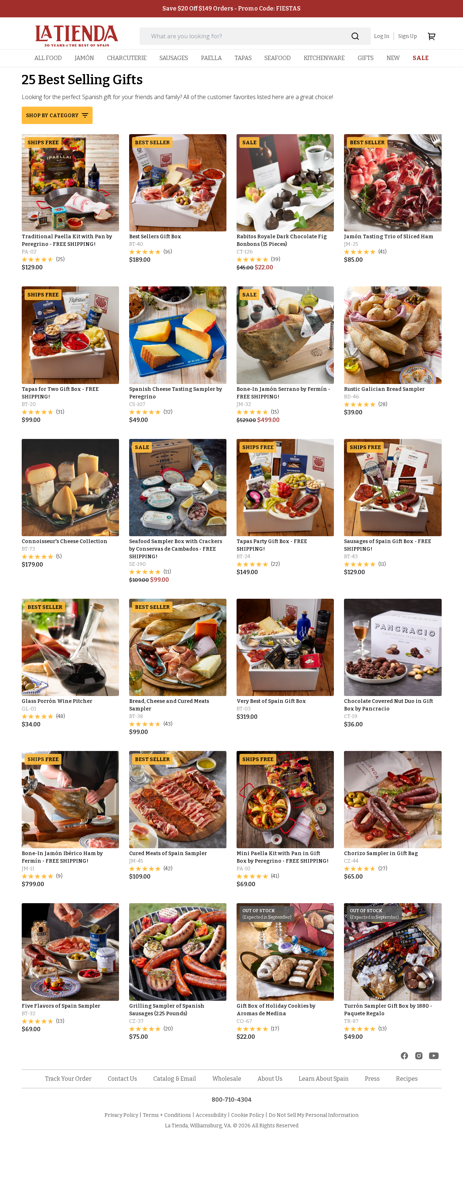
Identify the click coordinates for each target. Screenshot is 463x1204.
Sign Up (407, 36)
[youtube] (434, 1055)
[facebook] (404, 1055)
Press (372, 1078)
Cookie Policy (247, 1115)
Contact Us (122, 1078)
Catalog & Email (174, 1078)
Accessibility (211, 1115)
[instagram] (419, 1055)
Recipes (407, 1078)
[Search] (355, 36)
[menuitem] (48, 58)
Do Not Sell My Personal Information (313, 1115)
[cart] (431, 36)
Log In (381, 36)
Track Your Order (68, 1078)
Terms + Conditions (167, 1115)
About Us (270, 1078)
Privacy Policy (121, 1115)
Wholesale (226, 1078)
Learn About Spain (324, 1078)
